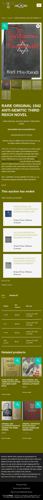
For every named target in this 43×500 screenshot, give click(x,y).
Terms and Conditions (21, 488)
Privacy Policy (21, 485)
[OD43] (15, 5)
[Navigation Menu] (39, 5)
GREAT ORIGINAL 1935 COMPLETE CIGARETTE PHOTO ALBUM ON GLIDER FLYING (26, 209)
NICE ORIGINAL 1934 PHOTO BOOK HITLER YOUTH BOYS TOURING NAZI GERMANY (24, 260)
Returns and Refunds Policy (21, 492)
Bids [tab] (3, 295)
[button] (38, 26)
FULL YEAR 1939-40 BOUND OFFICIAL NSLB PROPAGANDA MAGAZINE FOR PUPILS (25, 235)
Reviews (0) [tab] (13, 295)
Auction (10, 18)
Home (4, 18)
